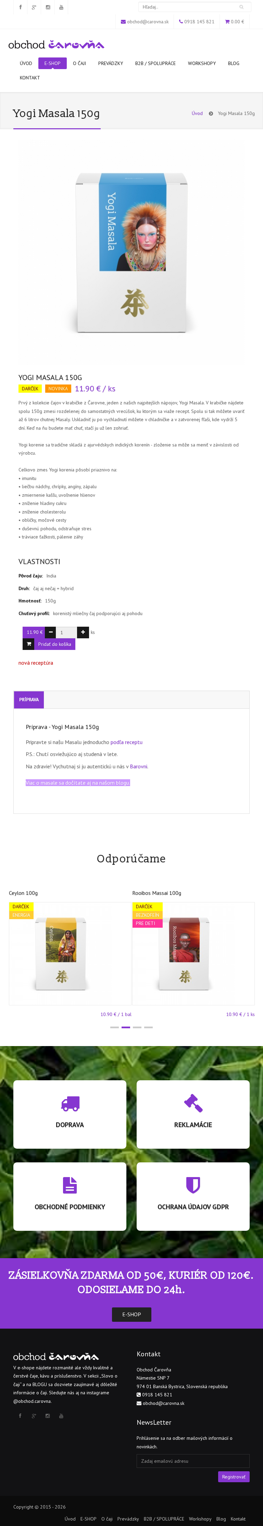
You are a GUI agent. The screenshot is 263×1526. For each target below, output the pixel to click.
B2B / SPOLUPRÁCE (155, 63)
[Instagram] (47, 7)
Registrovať (234, 1477)
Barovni (138, 766)
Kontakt (30, 78)
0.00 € (237, 21)
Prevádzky (110, 63)
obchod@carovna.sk (147, 21)
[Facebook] (20, 7)
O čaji (79, 63)
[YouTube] (61, 7)
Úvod (26, 63)
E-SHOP (53, 63)
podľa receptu (126, 742)
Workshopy (202, 63)
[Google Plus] (34, 7)
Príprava (29, 699)
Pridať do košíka (54, 644)
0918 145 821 (199, 21)
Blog (233, 63)
